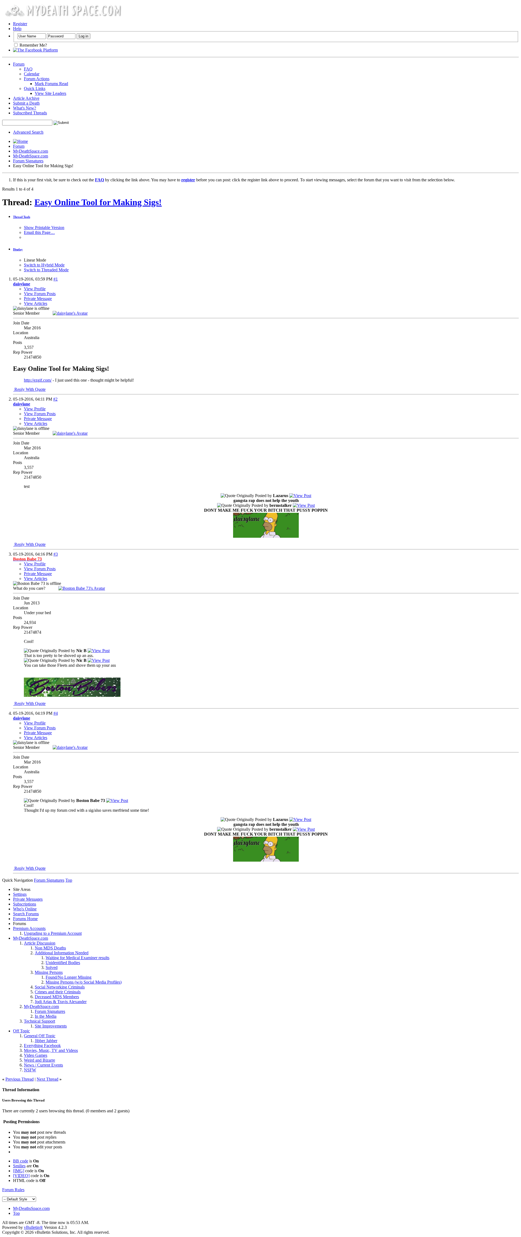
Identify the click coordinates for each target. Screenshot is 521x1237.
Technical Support (39, 1021)
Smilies (19, 1166)
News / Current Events (43, 1065)
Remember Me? (32, 45)
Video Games (35, 1055)
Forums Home (25, 918)
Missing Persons (49, 972)
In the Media (45, 1016)
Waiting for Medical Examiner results (77, 957)
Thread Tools (21, 216)
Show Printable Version (44, 227)
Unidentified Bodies (63, 962)
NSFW (30, 1070)
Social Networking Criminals (60, 987)
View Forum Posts (40, 293)
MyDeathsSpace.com (31, 1208)
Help (17, 28)
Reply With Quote (29, 389)
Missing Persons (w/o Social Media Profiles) (84, 982)
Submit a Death (26, 103)
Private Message (38, 298)
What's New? (24, 108)
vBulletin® (33, 1227)
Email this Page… (39, 232)
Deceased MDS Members (57, 996)
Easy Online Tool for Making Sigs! (98, 202)
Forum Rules (13, 1189)
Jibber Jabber (46, 1040)
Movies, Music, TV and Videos (51, 1050)
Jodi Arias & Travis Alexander (61, 1001)
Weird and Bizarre (39, 1060)
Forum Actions (36, 78)
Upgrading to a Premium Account (53, 933)
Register (20, 23)
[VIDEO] (21, 1175)
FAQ (28, 69)
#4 (55, 713)
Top (68, 880)
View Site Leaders (50, 93)
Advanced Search (28, 132)
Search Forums (26, 913)
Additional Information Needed (61, 953)
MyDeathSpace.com (30, 151)
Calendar (31, 74)
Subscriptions (24, 904)
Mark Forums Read (51, 83)
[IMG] (18, 1170)
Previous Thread (19, 1079)
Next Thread (47, 1079)
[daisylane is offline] (70, 313)
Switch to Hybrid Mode (44, 265)
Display (18, 249)
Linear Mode (35, 260)
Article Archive (26, 98)
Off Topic (21, 1031)
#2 (55, 399)
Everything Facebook (42, 1045)
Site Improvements (51, 1026)
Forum (18, 64)
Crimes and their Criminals (58, 992)
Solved (52, 967)
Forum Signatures (28, 161)
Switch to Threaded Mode (46, 270)
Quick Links (34, 88)
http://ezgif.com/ (38, 380)
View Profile (35, 288)
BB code (20, 1161)
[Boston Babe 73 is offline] (81, 588)
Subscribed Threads (30, 113)
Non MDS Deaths (50, 948)
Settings (20, 894)
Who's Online (25, 909)
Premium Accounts (29, 928)
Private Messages (28, 899)
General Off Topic (39, 1035)
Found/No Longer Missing (68, 977)
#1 (55, 279)
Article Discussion (39, 943)
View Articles (35, 303)
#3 (55, 554)
